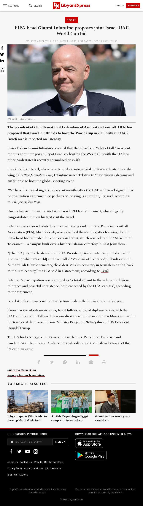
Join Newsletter (53, 468)
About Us (12, 462)
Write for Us (40, 462)
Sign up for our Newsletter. (26, 375)
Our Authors (21, 474)
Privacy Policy (14, 468)
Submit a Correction (21, 370)
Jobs (9, 474)
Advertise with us (33, 468)
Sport (71, 20)
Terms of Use (56, 462)
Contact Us (26, 462)
